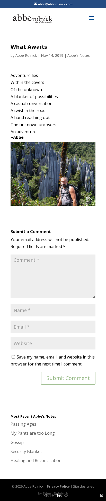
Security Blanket (26, 451)
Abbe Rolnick (26, 55)
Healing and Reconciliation (36, 460)
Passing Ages (23, 424)
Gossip (17, 442)
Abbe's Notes (78, 55)
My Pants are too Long (33, 433)
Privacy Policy (58, 486)
